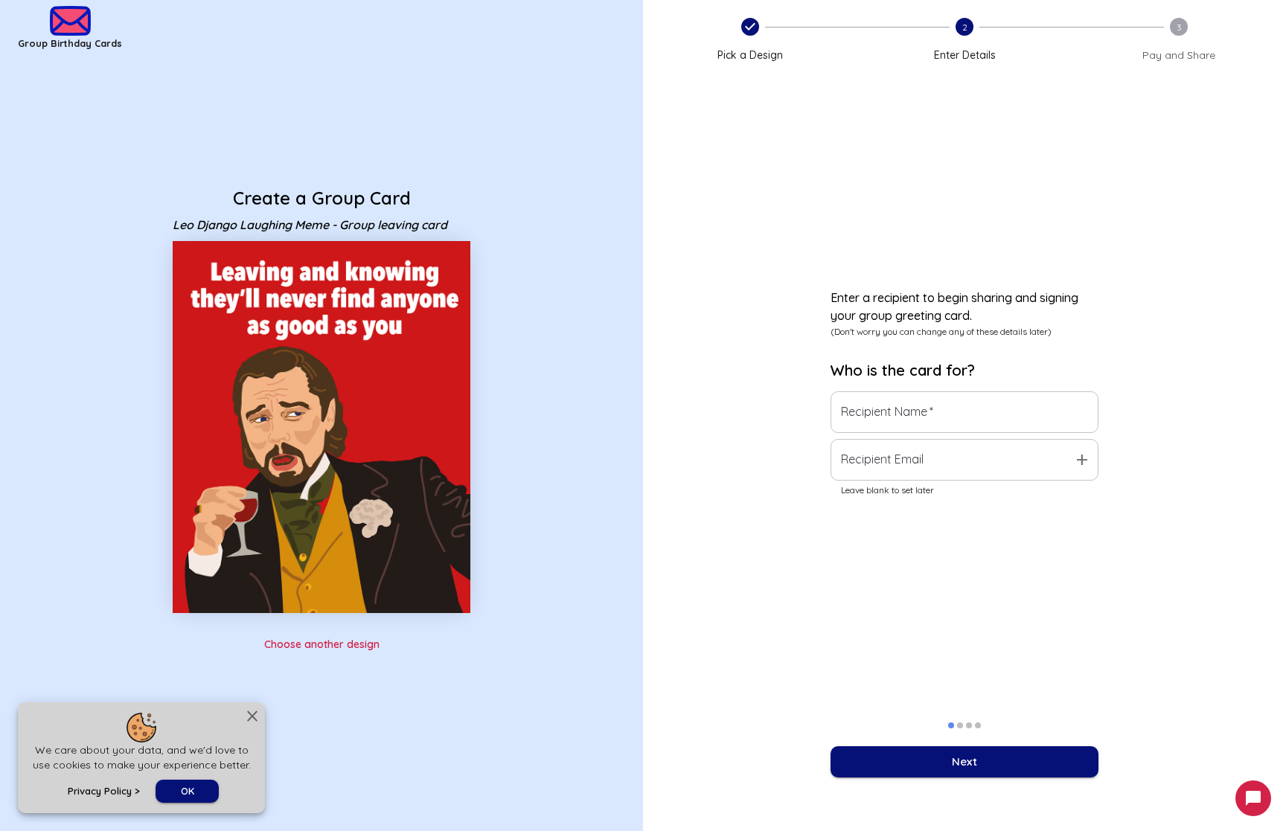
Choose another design (322, 644)
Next (964, 761)
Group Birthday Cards (70, 43)
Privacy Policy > (104, 791)
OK (187, 791)
